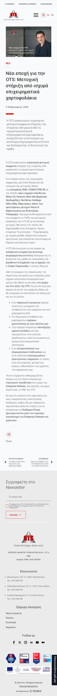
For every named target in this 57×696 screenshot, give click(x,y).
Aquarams (11, 627)
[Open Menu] (36, 15)
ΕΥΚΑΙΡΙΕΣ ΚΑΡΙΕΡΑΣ (27, 4)
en (52, 15)
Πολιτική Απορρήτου (28, 686)
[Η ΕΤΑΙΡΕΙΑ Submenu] (15, 4)
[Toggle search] (43, 15)
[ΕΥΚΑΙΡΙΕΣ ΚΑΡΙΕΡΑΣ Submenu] (37, 4)
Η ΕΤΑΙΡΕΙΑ (9, 4)
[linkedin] (31, 642)
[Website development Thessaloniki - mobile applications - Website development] (35, 691)
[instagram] (25, 642)
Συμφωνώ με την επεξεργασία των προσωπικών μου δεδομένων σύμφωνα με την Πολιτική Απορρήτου (29, 506)
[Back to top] (7, 688)
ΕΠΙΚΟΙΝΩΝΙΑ (46, 4)
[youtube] (37, 642)
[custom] (43, 642)
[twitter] (20, 642)
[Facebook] (14, 642)
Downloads (11, 622)
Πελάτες (10, 618)
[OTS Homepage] (13, 15)
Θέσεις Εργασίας (14, 613)
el (48, 15)
